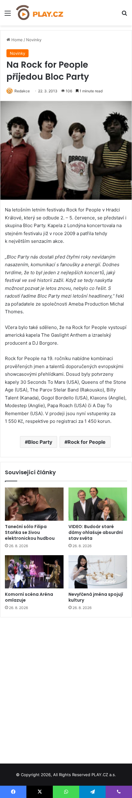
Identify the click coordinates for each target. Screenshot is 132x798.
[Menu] (8, 15)
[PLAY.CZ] (39, 12)
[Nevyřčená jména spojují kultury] (97, 571)
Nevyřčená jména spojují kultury (95, 597)
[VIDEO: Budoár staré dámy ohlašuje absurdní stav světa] (97, 504)
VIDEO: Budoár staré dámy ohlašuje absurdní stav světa (95, 532)
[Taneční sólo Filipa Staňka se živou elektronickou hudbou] (34, 504)
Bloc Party (40, 442)
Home (16, 39)
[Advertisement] (66, 688)
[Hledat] (124, 15)
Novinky (33, 39)
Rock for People (87, 442)
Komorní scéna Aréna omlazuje (29, 597)
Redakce (22, 91)
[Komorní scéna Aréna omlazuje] (34, 571)
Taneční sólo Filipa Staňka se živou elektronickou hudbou (30, 532)
